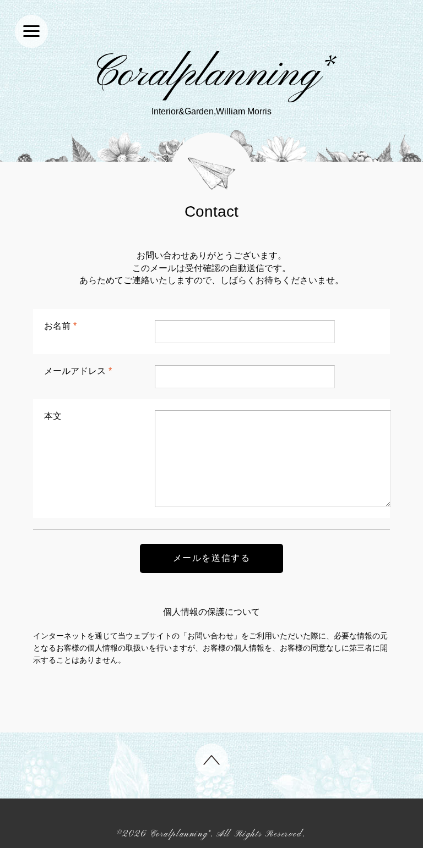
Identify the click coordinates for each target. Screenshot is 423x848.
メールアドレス (78, 371)
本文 (53, 416)
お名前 (60, 326)
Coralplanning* (211, 74)
